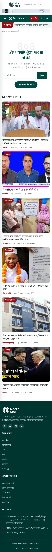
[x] (16, 426)
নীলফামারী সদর (8, 343)
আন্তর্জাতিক (6, 445)
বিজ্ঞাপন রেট (6, 497)
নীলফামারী (7, 293)
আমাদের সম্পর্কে (8, 483)
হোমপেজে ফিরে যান (26, 85)
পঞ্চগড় (5, 147)
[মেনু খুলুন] (4, 18)
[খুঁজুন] (42, 18)
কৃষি (3, 449)
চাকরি (4, 459)
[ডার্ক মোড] (47, 18)
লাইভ (35, 18)
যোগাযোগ (5, 502)
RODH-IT (35, 548)
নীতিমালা (6, 492)
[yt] (10, 426)
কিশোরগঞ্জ (6, 243)
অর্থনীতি (5, 440)
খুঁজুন (42, 75)
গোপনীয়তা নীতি (8, 488)
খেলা (4, 454)
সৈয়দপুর (5, 392)
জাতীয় (5, 464)
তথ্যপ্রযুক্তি (6, 468)
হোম (3, 31)
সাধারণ (5, 193)
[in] (21, 426)
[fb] (4, 426)
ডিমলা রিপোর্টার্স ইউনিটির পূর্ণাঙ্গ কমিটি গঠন (20, 190)
